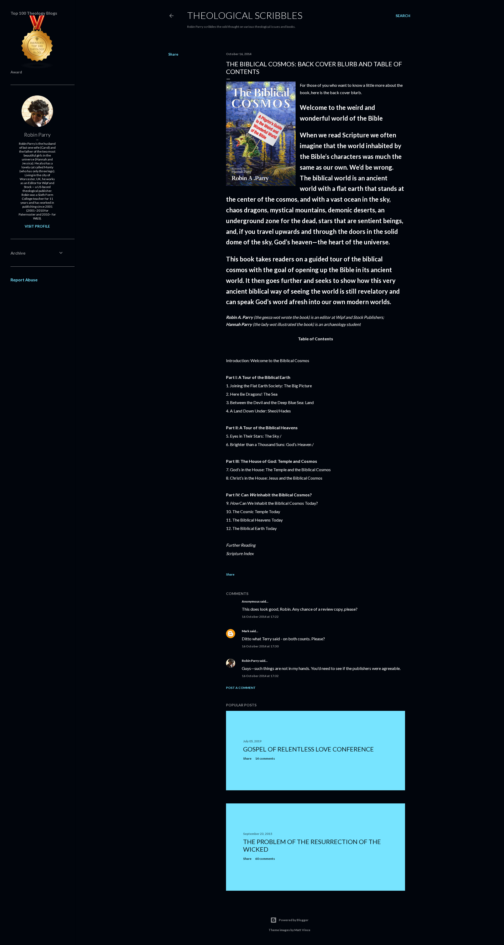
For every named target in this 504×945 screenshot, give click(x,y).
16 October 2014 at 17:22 (260, 617)
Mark (245, 631)
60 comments (265, 859)
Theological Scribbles (244, 15)
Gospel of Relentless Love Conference (308, 749)
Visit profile (37, 226)
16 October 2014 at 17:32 (260, 676)
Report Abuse (24, 279)
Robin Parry (250, 661)
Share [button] (173, 54)
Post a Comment (241, 688)
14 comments (265, 758)
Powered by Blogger (293, 920)
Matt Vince (302, 930)
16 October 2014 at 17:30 (260, 646)
